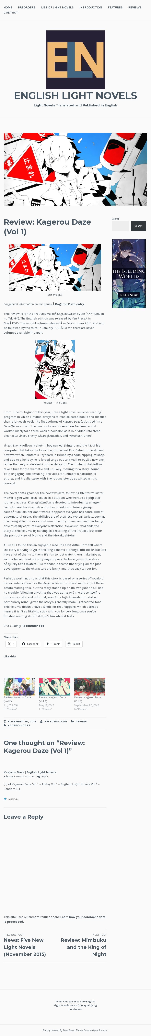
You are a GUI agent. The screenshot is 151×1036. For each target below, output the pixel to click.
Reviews (135, 7)
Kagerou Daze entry (69, 304)
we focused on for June (69, 426)
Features (115, 7)
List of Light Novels (57, 7)
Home (8, 7)
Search (116, 218)
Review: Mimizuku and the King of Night (83, 945)
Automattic (102, 1030)
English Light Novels (75, 96)
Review (81, 721)
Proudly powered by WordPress (58, 1030)
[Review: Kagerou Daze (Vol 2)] (19, 687)
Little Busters (27, 564)
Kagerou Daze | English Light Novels (30, 772)
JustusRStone (55, 721)
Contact (11, 12)
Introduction (91, 7)
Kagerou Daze (18, 725)
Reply (44, 776)
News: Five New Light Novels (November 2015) (25, 945)
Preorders (27, 7)
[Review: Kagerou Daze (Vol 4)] (89, 687)
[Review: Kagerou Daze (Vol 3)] (54, 687)
